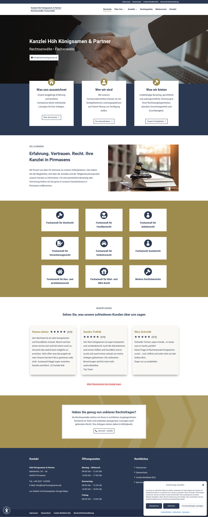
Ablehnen (171, 506)
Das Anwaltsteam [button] (102, 121)
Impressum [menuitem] (126, 2)
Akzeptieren (154, 506)
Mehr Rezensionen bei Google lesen (104, 384)
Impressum (185, 512)
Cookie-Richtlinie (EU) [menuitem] (150, 2)
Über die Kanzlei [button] (50, 117)
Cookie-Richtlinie (166, 512)
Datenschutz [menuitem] (137, 2)
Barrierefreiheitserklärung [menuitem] (170, 2)
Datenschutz (177, 512)
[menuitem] (107, 11)
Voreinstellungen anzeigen (192, 506)
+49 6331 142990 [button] (105, 431)
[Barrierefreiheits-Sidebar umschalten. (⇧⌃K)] (6, 510)
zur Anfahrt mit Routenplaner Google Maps (48, 491)
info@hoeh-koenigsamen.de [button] (45, 57)
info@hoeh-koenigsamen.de (48, 485)
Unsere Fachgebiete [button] (155, 121)
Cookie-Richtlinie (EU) (146, 477)
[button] (203, 485)
